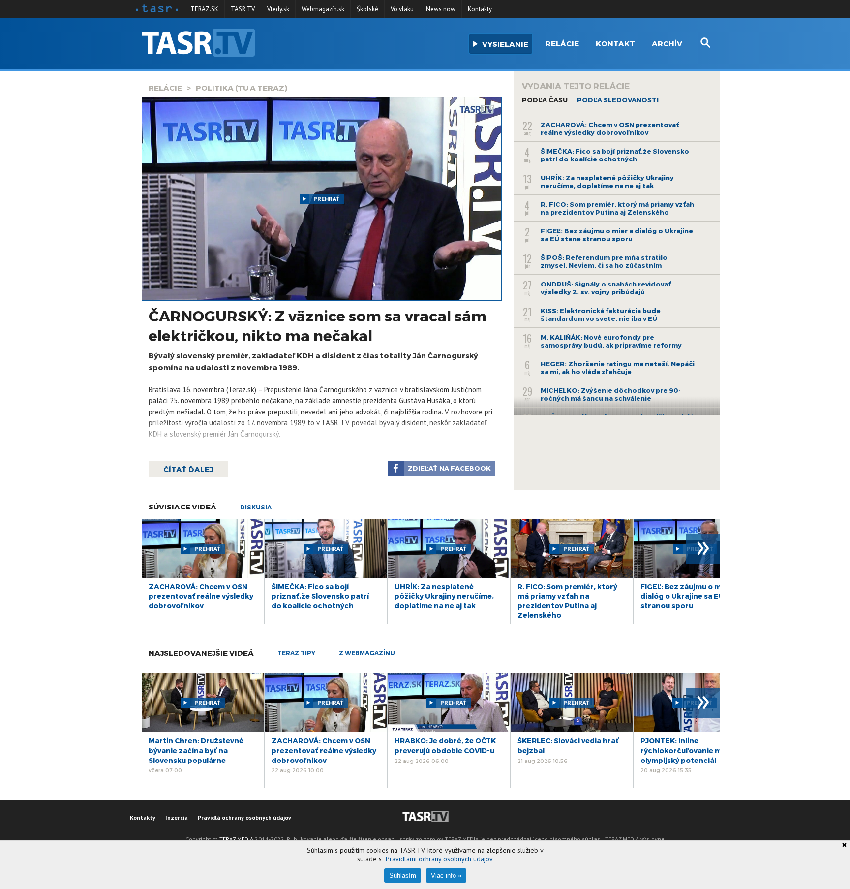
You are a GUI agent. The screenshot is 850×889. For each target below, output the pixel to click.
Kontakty (480, 9)
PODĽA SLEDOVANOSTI (618, 100)
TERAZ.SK (204, 9)
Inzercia (176, 817)
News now (440, 9)
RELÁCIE (165, 87)
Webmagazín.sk (323, 9)
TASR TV (243, 9)
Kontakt (615, 43)
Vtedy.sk (278, 9)
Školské (367, 9)
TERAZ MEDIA (236, 839)
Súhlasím (402, 875)
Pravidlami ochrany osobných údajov (439, 859)
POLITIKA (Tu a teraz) (241, 87)
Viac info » (446, 875)
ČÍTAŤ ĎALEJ (188, 469)
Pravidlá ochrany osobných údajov (244, 817)
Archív (667, 43)
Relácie (562, 43)
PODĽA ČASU (545, 100)
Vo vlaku (402, 9)
